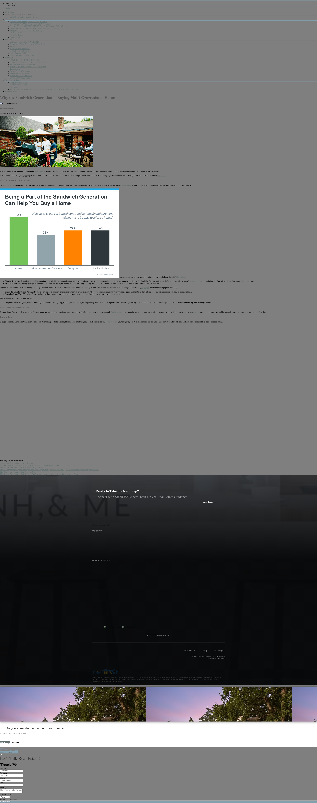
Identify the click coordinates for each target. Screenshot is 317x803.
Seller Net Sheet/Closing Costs (22, 55)
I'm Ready (5, 742)
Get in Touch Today (210, 502)
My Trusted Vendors (18, 87)
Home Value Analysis (18, 85)
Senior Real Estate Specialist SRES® (19, 14)
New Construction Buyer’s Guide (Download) (28, 67)
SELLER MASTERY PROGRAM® (24, 42)
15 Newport (9, 12)
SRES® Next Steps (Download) (22, 64)
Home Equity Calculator (19, 51)
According (39, 171)
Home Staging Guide (18, 53)
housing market (196, 281)
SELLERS (9, 39)
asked (12, 185)
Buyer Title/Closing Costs (20, 78)
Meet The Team (16, 35)
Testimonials (15, 46)
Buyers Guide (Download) (20, 71)
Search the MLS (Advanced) (21, 76)
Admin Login (219, 651)
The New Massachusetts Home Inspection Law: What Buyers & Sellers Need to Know (44, 89)
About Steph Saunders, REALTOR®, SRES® (28, 22)
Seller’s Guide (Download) (20, 49)
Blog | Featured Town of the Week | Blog (26, 30)
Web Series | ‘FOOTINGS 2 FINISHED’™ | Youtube (31, 24)
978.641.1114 (10, 3)
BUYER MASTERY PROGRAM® (24, 60)
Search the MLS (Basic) (19, 73)
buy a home (161, 175)
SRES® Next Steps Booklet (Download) (26, 17)
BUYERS (9, 57)
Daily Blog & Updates (18, 82)
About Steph (10, 19)
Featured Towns (11, 91)
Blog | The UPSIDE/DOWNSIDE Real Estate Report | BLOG (34, 28)
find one (196, 312)
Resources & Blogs (12, 80)
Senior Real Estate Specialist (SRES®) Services (28, 44)
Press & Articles (16, 33)
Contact (8, 8)
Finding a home (117, 312)
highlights (145, 288)
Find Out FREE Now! (9, 752)
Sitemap (204, 651)
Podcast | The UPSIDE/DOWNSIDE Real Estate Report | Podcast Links (38, 26)
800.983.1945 (10, 6)
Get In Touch (15, 37)
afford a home (125, 185)
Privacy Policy (189, 651)
